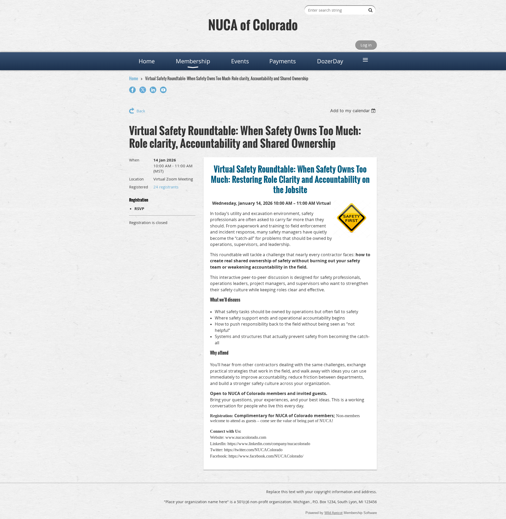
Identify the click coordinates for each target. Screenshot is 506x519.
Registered (138, 186)
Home (133, 78)
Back (141, 110)
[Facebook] (132, 90)
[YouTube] (163, 90)
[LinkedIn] (153, 90)
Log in (366, 44)
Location (136, 179)
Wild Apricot (333, 513)
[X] (142, 90)
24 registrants (165, 186)
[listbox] (353, 110)
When (134, 160)
